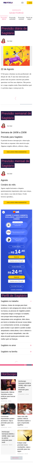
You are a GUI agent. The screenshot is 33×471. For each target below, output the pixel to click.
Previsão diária (4, 18)
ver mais (15, 458)
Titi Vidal (9, 41)
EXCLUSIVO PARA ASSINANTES (16, 152)
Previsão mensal (21, 18)
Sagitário (16, 13)
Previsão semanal (12, 18)
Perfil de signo (29, 18)
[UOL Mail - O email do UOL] (22, 3)
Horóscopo (16, 10)
